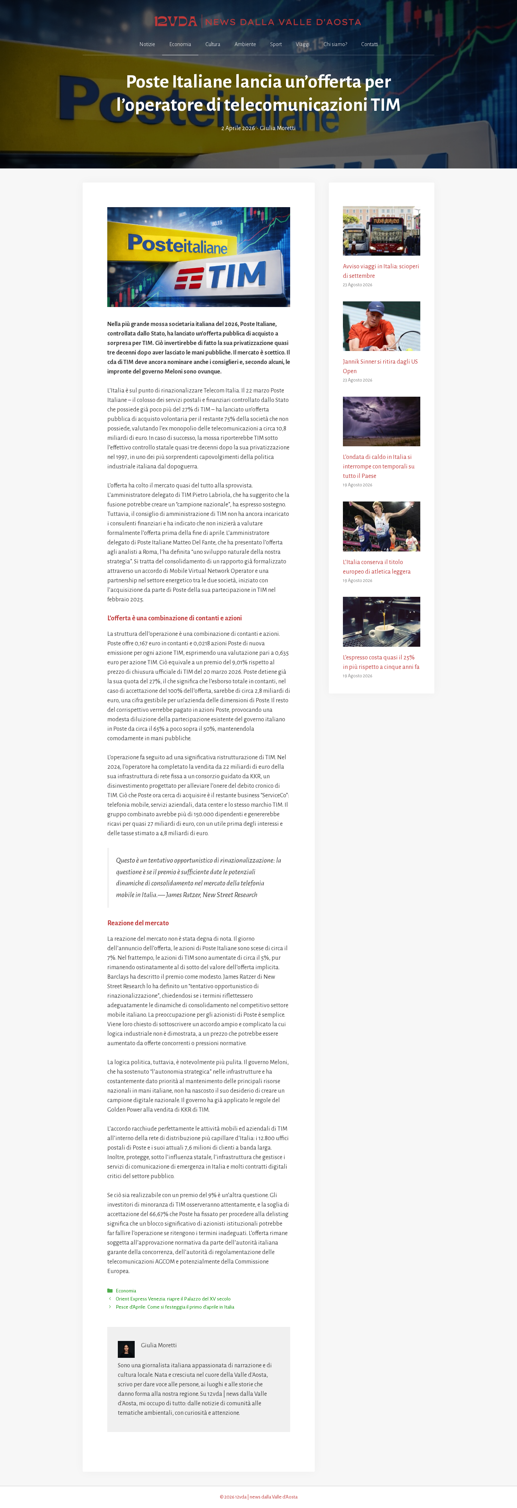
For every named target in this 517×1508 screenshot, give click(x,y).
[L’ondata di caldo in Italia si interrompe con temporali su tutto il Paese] (381, 441)
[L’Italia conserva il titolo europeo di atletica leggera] (381, 546)
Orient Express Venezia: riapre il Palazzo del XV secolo (173, 1299)
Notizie (147, 44)
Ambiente (245, 44)
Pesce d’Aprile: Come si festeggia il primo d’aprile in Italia (175, 1307)
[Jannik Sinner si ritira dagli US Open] (381, 346)
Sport (276, 44)
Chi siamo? (335, 44)
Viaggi (302, 44)
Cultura (213, 44)
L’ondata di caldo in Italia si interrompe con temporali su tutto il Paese (379, 466)
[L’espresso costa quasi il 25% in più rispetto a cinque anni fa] (381, 642)
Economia (180, 44)
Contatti (369, 44)
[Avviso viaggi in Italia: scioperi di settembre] (381, 251)
